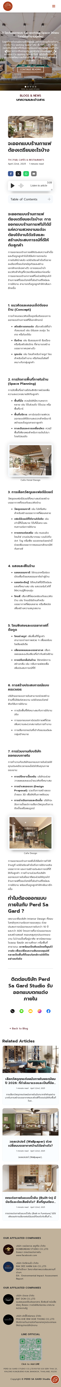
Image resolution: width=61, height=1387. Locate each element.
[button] (53, 6)
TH (9, 160)
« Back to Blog (19, 1028)
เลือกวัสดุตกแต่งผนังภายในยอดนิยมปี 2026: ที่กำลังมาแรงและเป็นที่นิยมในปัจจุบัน (30, 1083)
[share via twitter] (18, 173)
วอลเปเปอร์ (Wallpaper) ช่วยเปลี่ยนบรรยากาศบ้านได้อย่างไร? (30, 1143)
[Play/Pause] (13, 186)
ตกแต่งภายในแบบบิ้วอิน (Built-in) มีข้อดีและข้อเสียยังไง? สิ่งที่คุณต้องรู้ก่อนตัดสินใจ (30, 1201)
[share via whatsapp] (26, 173)
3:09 (49, 182)
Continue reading (30, 69)
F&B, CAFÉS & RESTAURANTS (28, 160)
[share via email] (34, 173)
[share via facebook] (10, 173)
